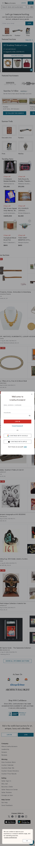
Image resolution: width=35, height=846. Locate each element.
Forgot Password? (17, 426)
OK (27, 840)
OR (17, 430)
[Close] (31, 394)
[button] (30, 415)
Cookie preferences (10, 837)
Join (25, 447)
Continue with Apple (18, 441)
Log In (17, 421)
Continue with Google (19, 435)
